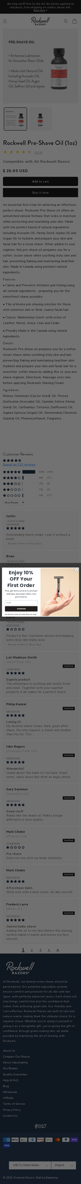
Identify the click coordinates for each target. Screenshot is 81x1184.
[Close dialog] (76, 570)
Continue (21, 608)
